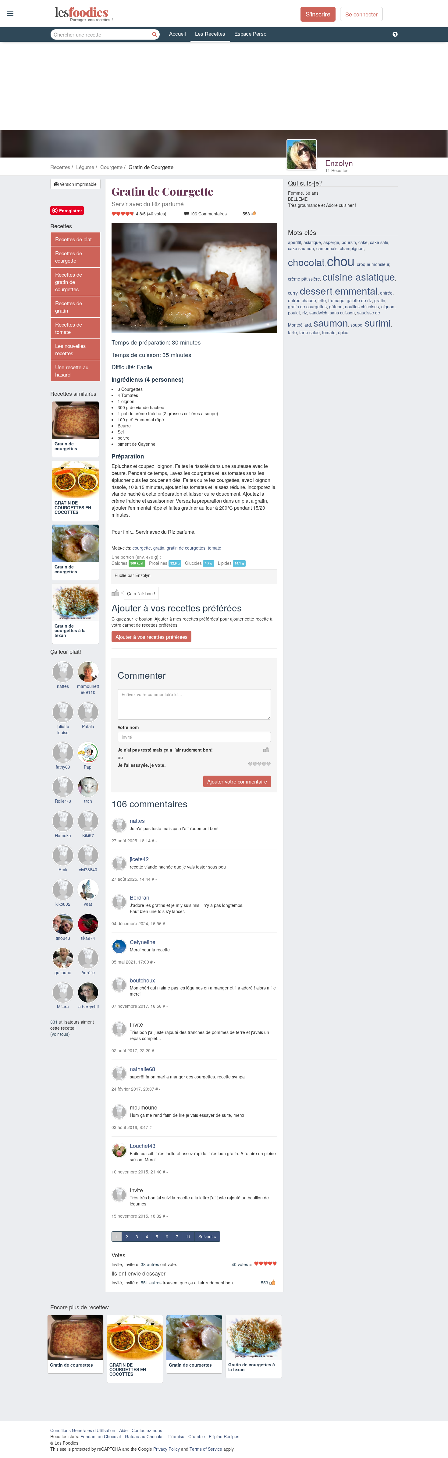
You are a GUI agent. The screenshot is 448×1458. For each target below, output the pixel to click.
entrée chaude (302, 300)
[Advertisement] (224, 87)
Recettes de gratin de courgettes (68, 282)
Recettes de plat (73, 239)
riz (304, 313)
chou (340, 260)
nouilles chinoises (362, 306)
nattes (137, 821)
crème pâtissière (304, 279)
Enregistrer (70, 210)
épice (343, 332)
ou (120, 758)
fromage (336, 300)
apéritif (294, 242)
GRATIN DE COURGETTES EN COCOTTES (73, 507)
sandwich (318, 313)
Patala (88, 726)
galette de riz (359, 300)
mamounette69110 (88, 689)
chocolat (306, 262)
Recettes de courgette (68, 256)
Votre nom (128, 727)
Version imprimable (78, 184)
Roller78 (63, 801)
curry (292, 293)
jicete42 (139, 859)
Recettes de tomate (68, 328)
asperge (331, 242)
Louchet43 (142, 1145)
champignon (352, 248)
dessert (316, 290)
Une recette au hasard (71, 370)
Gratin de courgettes (66, 446)
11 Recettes (336, 170)
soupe (356, 325)
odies (55, 12)
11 (188, 1237)
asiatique (312, 242)
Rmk (63, 869)
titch (88, 801)
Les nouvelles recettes (70, 349)
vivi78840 (88, 869)
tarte (292, 332)
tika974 (88, 938)
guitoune (63, 972)
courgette (142, 548)
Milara (63, 1006)
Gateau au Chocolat (144, 1436)
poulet (294, 313)
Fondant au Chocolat (100, 1436)
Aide (123, 1430)
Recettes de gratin (68, 306)
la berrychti (88, 1006)
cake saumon (301, 248)
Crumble (196, 1436)
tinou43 (63, 938)
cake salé (379, 242)
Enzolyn (339, 162)
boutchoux (142, 980)
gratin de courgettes (186, 548)
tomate (214, 548)
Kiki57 (88, 835)
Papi (88, 767)
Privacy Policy (166, 1449)
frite (322, 300)
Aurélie (88, 972)
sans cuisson (342, 313)
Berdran (139, 897)
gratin (158, 548)
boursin (349, 242)
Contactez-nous (147, 1430)
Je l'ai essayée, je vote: (142, 765)
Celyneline (142, 942)
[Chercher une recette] (154, 34)
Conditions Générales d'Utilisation (82, 1430)
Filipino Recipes (224, 1436)
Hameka (63, 835)
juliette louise (63, 729)
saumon (330, 322)
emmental (356, 290)
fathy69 (63, 767)
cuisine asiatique (358, 276)
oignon (387, 306)
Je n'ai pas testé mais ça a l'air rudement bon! (165, 750)
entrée (386, 293)
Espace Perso (250, 34)
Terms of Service (206, 1449)
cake (363, 242)
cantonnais (326, 248)
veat (88, 904)
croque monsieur (373, 264)
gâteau (336, 306)
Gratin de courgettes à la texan (70, 630)
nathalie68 (142, 1069)
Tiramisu (176, 1436)
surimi (378, 322)
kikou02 (62, 904)
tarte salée (309, 332)
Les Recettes (210, 34)
